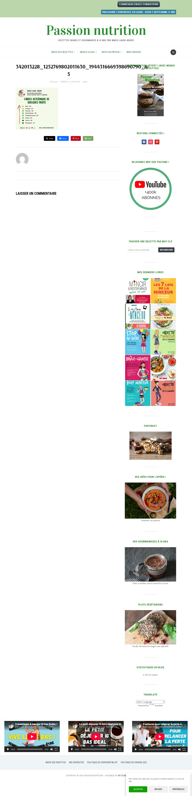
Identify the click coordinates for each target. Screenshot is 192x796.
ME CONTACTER (76, 762)
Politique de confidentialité (102, 762)
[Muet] (51, 749)
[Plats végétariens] (150, 611)
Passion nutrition (96, 30)
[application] (32, 736)
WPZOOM (122, 775)
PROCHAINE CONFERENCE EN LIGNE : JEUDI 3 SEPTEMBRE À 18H (138, 12)
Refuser (158, 789)
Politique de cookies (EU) (134, 762)
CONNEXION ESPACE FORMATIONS (138, 4)
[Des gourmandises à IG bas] (150, 548)
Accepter (138, 789)
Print (89, 138)
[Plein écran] (56, 749)
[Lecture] (8, 749)
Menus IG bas (87, 52)
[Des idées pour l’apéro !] (150, 484)
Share (64, 138)
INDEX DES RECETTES (62, 52)
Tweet (51, 138)
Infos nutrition (110, 52)
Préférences (178, 789)
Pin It (77, 138)
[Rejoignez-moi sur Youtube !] (150, 169)
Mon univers (134, 52)
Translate (159, 705)
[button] (137, 291)
